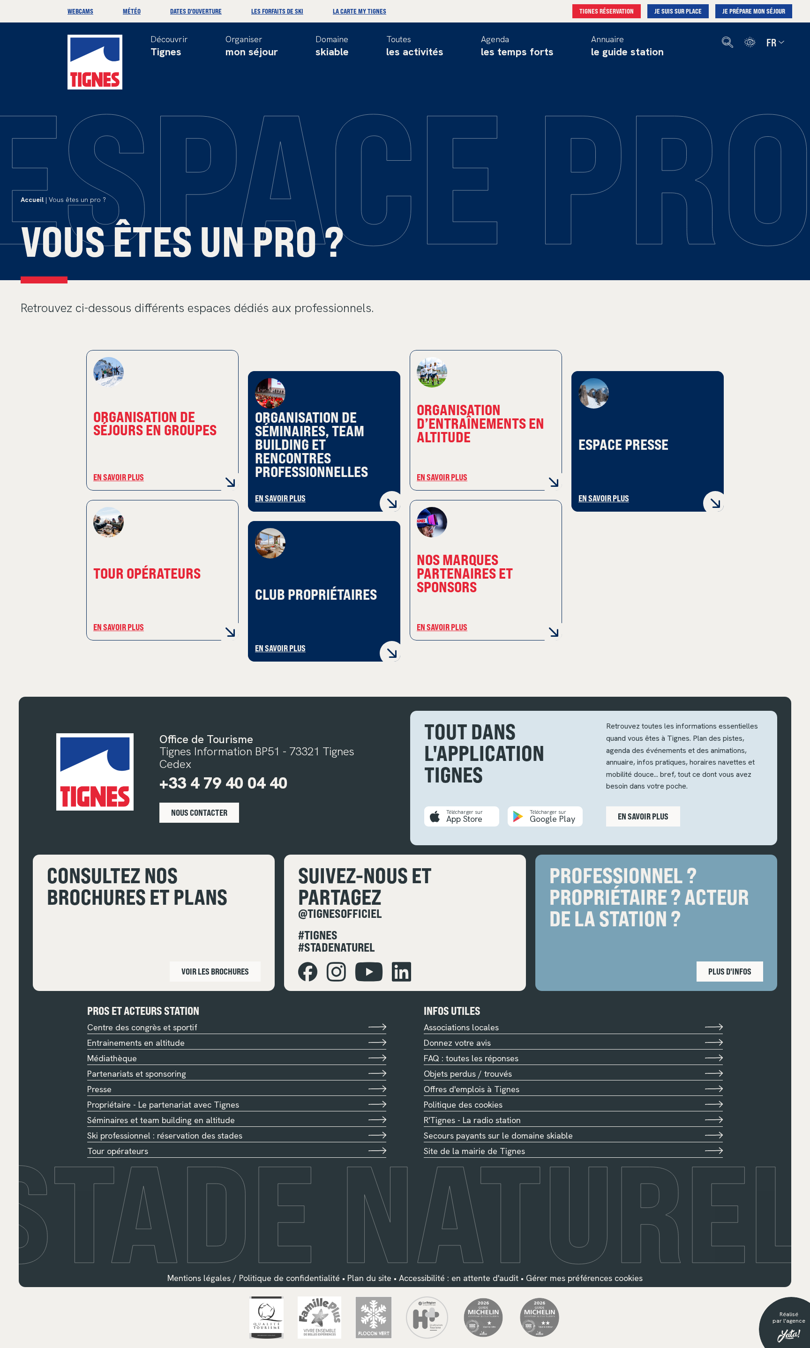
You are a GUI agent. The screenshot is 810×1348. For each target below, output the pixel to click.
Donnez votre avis (457, 1042)
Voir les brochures (215, 971)
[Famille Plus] (319, 1317)
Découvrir (169, 47)
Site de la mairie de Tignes (474, 1151)
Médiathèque (112, 1058)
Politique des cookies (463, 1104)
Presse (99, 1089)
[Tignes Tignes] (95, 62)
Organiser (251, 47)
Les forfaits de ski (277, 11)
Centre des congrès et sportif (142, 1027)
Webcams (80, 11)
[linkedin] (401, 972)
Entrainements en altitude (136, 1042)
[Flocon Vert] (373, 1317)
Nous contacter (199, 812)
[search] (727, 42)
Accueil (32, 199)
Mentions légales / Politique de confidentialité (253, 1278)
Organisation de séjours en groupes (155, 423)
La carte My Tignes (359, 11)
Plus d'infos (729, 971)
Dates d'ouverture (196, 11)
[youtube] (368, 972)
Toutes (414, 47)
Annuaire (627, 47)
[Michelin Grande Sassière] (539, 1317)
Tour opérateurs (147, 572)
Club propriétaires (316, 594)
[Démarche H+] (427, 1317)
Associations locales (461, 1027)
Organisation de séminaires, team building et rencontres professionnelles (311, 443)
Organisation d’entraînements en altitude (480, 422)
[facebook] (307, 972)
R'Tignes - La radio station (472, 1120)
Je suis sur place (678, 11)
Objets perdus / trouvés (468, 1073)
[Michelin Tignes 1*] (483, 1317)
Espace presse (623, 444)
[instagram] (336, 972)
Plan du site (369, 1278)
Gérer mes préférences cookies (584, 1278)
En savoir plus (118, 477)
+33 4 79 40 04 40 (223, 783)
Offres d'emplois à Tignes (471, 1089)
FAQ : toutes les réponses (471, 1058)
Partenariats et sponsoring (136, 1073)
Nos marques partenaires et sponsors (465, 572)
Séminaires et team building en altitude (161, 1120)
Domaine (332, 47)
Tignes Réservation (606, 11)
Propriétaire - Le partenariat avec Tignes (163, 1104)
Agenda (517, 47)
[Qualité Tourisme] (266, 1317)
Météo (132, 11)
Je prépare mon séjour (753, 11)
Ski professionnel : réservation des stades (164, 1135)
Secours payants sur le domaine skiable (498, 1135)
